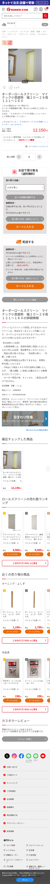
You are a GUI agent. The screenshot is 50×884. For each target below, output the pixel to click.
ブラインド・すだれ (27, 34)
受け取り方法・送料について (25, 219)
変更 (44, 24)
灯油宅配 (32, 855)
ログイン (28, 731)
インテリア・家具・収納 (30, 31)
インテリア (12, 31)
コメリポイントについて (38, 146)
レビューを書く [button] (25, 739)
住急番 (31, 850)
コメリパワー (34, 860)
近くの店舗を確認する (25, 197)
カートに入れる (25, 227)
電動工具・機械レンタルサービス (37, 867)
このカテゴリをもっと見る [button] (25, 563)
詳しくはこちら (42, 3)
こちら (23, 875)
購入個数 (11, 157)
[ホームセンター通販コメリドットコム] (17, 9)
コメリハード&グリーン (15, 860)
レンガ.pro (10, 850)
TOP (4, 31)
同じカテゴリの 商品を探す (37, 430)
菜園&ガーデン (12, 855)
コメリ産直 (10, 845)
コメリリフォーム (36, 845)
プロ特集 (9, 866)
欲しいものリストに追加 (25, 299)
